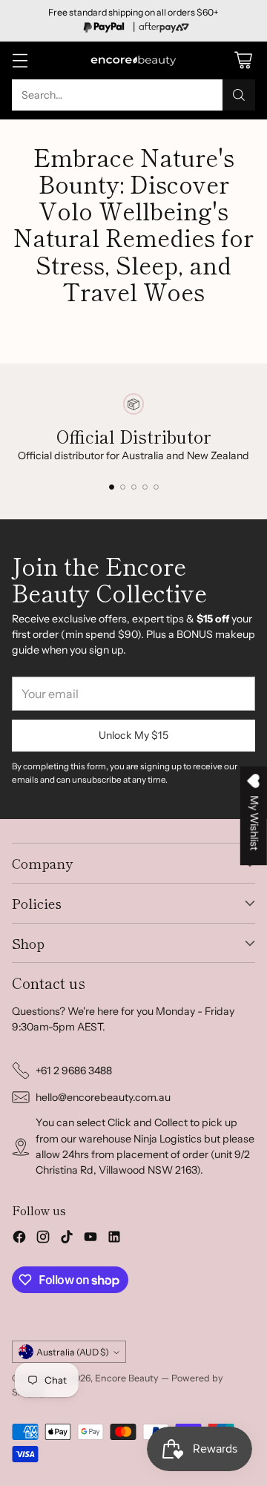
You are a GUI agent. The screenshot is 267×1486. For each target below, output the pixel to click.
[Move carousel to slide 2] (122, 487)
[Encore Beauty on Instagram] (43, 1239)
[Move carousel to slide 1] (111, 487)
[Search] (238, 95)
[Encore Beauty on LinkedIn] (114, 1239)
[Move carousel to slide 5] (156, 487)
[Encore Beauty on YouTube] (90, 1239)
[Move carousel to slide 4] (145, 487)
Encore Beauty (128, 1378)
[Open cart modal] (243, 60)
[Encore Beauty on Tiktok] (67, 1239)
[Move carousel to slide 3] (133, 487)
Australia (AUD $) (72, 1352)
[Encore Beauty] (133, 60)
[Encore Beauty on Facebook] (19, 1239)
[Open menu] (19, 60)
